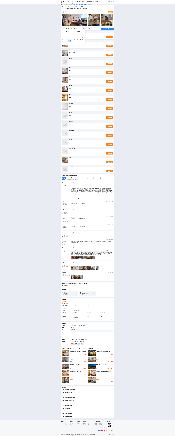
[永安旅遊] (63, 2)
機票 (70, 1)
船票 (80, 1)
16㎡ (70, 115)
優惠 (94, 1)
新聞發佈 (71, 425)
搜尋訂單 (112, 1)
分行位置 (71, 426)
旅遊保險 (84, 424)
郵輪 (77, 1)
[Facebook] (99, 431)
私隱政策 (113, 434)
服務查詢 (100, 425)
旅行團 (68, 1)
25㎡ (70, 142)
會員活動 (100, 423)
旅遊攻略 (96, 1)
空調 (74, 52)
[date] (67, 29)
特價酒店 (62, 4)
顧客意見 (100, 424)
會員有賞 (96, 426)
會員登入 (96, 423)
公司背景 (71, 423)
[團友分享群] (110, 431)
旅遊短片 (84, 426)
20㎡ (70, 124)
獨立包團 (90, 1)
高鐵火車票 (83, 1)
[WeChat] (106, 431)
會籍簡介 (96, 425)
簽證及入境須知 (90, 426)
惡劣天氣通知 (89, 425)
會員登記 (96, 424)
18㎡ (70, 106)
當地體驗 (87, 1)
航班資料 (89, 423)
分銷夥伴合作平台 (101, 426)
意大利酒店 (65, 4)
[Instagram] (102, 431)
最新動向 (71, 424)
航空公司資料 (89, 424)
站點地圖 (110, 434)
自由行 (75, 1)
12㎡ (70, 52)
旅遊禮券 (84, 425)
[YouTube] (101, 431)
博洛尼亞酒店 (70, 4)
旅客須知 (84, 423)
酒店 (72, 1)
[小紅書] (104, 431)
